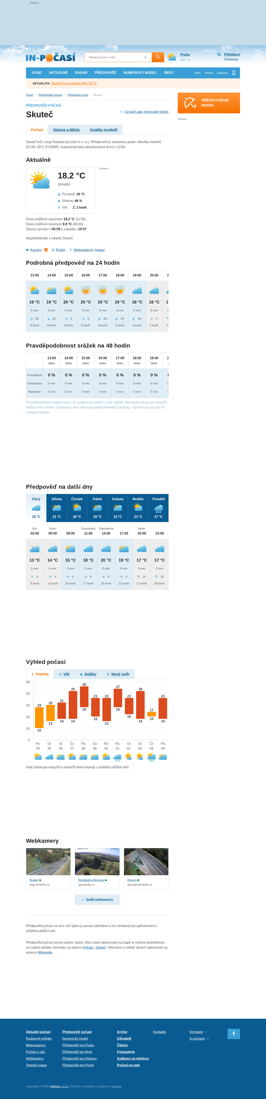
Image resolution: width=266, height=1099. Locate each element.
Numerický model (75, 1038)
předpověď (105, 72)
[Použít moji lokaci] (145, 57)
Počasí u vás (35, 1052)
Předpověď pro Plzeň (78, 1065)
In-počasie (197, 1038)
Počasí (37, 130)
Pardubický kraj (78, 95)
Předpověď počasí (50, 95)
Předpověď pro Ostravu (79, 1058)
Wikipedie (45, 952)
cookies (116, 1086)
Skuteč (34, 880)
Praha (185, 54)
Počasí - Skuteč (94, 947)
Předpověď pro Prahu (78, 1045)
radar (81, 72)
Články (122, 1045)
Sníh (198, 72)
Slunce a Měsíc (66, 130)
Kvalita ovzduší (103, 130)
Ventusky (196, 1032)
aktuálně (58, 72)
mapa (99, 250)
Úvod (29, 95)
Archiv (209, 72)
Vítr (66, 674)
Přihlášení (232, 54)
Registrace (231, 59)
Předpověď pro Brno (77, 1052)
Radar (60, 250)
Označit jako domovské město (146, 112)
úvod (37, 72)
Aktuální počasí (38, 1032)
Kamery (36, 250)
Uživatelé (124, 1038)
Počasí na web (128, 1065)
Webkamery (35, 1058)
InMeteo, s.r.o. (59, 1086)
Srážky (90, 674)
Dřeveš (132, 880)
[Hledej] (158, 57)
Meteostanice (84, 250)
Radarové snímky (39, 1038)
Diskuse (222, 72)
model (140, 72)
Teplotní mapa (36, 1065)
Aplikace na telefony (133, 1058)
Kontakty (159, 1032)
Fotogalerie (126, 1052)
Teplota (42, 674)
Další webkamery (99, 899)
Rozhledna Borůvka (91, 880)
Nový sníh (120, 674)
